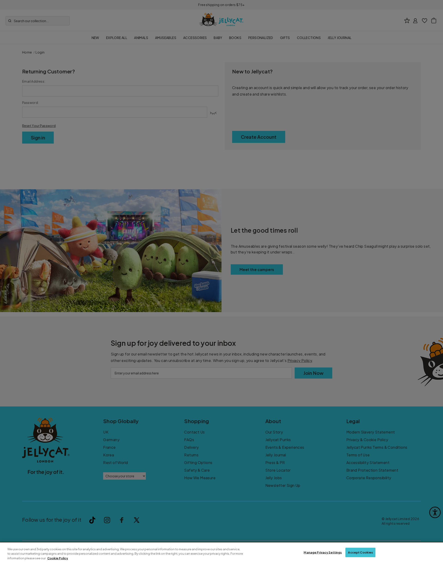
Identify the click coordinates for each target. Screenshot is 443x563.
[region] (221, 552)
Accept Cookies (360, 552)
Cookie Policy (57, 558)
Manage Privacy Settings (323, 552)
